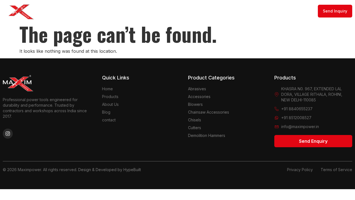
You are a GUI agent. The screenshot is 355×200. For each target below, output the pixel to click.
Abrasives (197, 88)
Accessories (199, 96)
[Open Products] (171, 11)
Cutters (194, 127)
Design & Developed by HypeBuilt (109, 169)
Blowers (195, 104)
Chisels (194, 120)
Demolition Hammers (206, 135)
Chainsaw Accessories (208, 112)
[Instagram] (8, 134)
